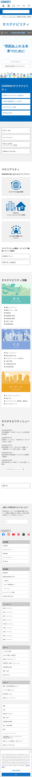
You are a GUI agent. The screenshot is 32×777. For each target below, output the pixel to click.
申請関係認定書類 (7, 721)
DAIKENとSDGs (7, 113)
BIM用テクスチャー (8, 713)
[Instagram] (8, 535)
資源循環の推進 (10, 316)
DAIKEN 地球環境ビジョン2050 (12, 101)
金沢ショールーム (7, 616)
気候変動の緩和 (10, 318)
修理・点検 (6, 671)
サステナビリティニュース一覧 (15, 469)
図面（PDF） (6, 717)
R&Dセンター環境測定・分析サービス (12, 741)
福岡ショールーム (7, 639)
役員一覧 (8, 398)
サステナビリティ (7, 549)
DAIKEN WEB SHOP (8, 596)
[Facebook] (3, 535)
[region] (16, 763)
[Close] (30, 752)
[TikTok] (23, 535)
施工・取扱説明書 (7, 725)
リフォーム (7, 588)
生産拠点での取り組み (9, 151)
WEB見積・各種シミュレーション (11, 663)
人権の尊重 (9, 361)
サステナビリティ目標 (9, 107)
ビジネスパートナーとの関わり (15, 358)
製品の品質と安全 (11, 355)
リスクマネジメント (11, 404)
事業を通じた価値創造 (9, 262)
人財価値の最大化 (11, 364)
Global (6, 561)
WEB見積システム (7, 694)
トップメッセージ (15, 61)
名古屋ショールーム (8, 623)
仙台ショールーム (7, 612)
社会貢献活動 (9, 366)
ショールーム (7, 604)
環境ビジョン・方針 (11, 310)
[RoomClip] (28, 535)
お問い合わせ (6, 675)
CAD (4, 709)
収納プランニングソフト (9, 698)
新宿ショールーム (7, 620)
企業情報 (5, 545)
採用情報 (5, 553)
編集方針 (5, 485)
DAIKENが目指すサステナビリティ (15, 66)
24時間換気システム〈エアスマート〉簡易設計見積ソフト (13, 737)
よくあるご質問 (7, 651)
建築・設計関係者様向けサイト (11, 686)
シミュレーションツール (9, 733)
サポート (5, 647)
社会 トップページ (11, 353)
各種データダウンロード (9, 659)
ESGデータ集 (6, 130)
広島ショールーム (7, 631)
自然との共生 (9, 321)
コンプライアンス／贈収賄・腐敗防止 (17, 401)
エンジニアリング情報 (8, 592)
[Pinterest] (18, 535)
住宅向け (6, 580)
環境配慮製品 (9, 324)
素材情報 (5, 572)
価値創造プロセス (8, 256)
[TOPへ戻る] (2, 33)
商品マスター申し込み (8, 745)
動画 (4, 729)
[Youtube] (13, 535)
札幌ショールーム (7, 608)
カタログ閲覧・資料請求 (9, 655)
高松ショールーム (7, 635)
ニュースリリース (7, 557)
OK (16, 774)
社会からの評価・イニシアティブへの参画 (10, 144)
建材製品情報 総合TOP (9, 576)
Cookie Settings (16, 770)
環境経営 (8, 313)
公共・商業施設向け (9, 584)
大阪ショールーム (7, 627)
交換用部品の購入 (7, 667)
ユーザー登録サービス (8, 690)
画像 (4, 706)
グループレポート (8, 137)
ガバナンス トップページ (13, 395)
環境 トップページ (11, 307)
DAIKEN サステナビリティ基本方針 (13, 95)
